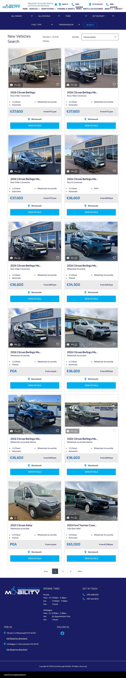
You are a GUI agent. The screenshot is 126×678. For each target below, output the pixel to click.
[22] (34, 501)
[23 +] (91, 414)
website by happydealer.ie (15, 674)
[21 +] (34, 414)
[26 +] (34, 154)
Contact (118, 9)
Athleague (97, 4)
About (108, 9)
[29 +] (91, 68)
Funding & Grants (66, 9)
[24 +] (34, 68)
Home (25, 9)
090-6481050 (79, 4)
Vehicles (33, 9)
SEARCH (90, 25)
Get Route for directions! (16, 638)
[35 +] (91, 501)
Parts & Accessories (93, 9)
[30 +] (91, 241)
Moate (65, 4)
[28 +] (91, 154)
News (79, 9)
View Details (34, 125)
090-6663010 (113, 4)
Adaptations (47, 9)
